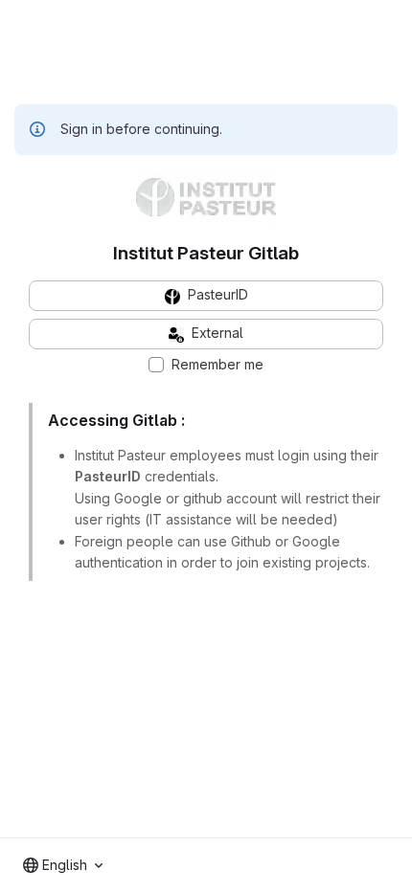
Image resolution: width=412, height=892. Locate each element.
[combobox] (62, 865)
